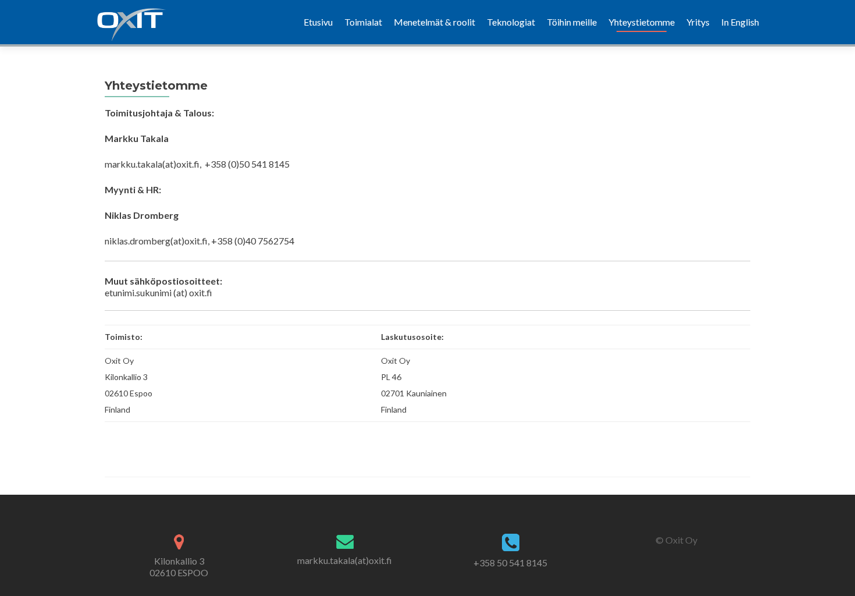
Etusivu (318, 21)
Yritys (698, 21)
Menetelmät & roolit (434, 21)
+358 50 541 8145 (510, 562)
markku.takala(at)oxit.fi (344, 560)
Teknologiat (511, 21)
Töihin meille (572, 21)
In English (740, 21)
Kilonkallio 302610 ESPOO (178, 566)
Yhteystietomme (641, 21)
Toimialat (363, 21)
